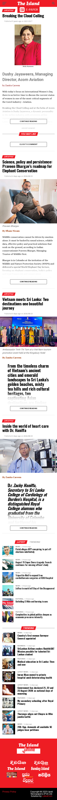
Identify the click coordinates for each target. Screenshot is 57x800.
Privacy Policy (9, 791)
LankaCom (47, 796)
